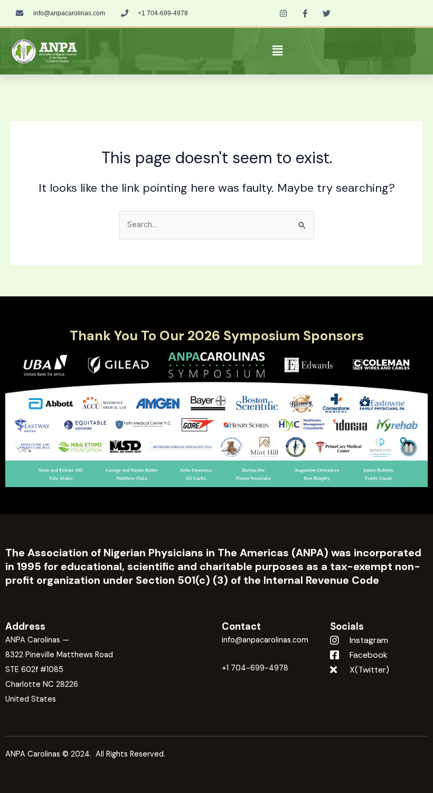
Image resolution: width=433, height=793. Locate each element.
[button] (278, 51)
